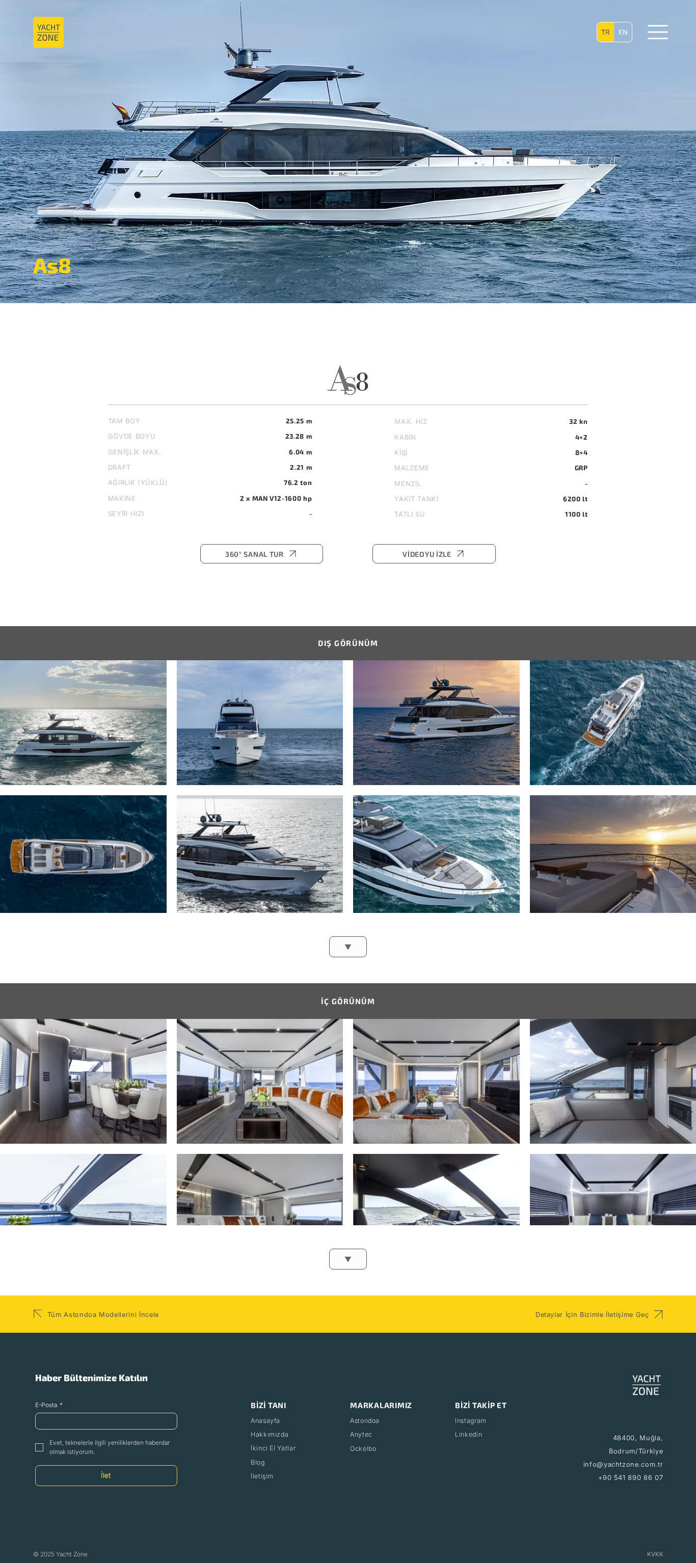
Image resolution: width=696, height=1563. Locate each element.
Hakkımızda (269, 1434)
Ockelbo (363, 1448)
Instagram (471, 1420)
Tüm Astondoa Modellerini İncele (103, 1314)
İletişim (262, 1476)
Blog (258, 1462)
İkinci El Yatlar (273, 1448)
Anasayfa (265, 1420)
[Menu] (658, 32)
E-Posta (49, 1405)
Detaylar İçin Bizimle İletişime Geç (592, 1314)
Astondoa (365, 1420)
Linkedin (468, 1434)
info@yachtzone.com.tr (623, 1464)
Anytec (361, 1434)
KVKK (655, 1554)
